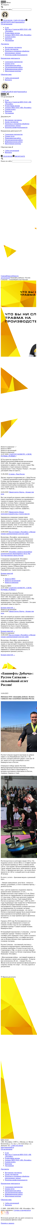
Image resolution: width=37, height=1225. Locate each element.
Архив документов (11, 49)
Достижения (9, 40)
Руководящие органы (12, 33)
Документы (5, 44)
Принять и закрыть (7, 1223)
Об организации (6, 24)
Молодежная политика (13, 71)
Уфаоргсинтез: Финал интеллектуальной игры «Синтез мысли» (15, 513)
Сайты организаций (12, 78)
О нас (7, 27)
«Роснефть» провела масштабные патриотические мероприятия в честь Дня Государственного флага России (16, 553)
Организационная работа (14, 67)
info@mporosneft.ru (17, 22)
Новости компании (11, 582)
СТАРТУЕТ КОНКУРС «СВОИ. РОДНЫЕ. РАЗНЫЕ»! (16, 455)
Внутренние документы (13, 47)
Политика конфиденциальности (16, 55)
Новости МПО (10, 579)
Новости (9, 276)
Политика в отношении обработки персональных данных (17, 52)
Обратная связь (6, 74)
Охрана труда (9, 63)
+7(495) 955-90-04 (19, 20)
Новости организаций (9, 277)
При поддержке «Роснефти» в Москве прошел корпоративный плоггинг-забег (18, 533)
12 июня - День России (17, 474)
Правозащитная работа (13, 65)
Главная (3, 276)
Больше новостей (7, 573)
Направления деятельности (10, 58)
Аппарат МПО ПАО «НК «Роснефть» (18, 35)
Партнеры (8, 38)
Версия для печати (9, 977)
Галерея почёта (10, 37)
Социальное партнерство (14, 62)
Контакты (8, 80)
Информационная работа (14, 69)
